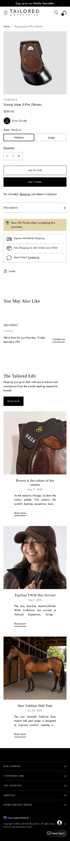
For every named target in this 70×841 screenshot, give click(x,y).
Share (12, 271)
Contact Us (33, 257)
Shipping (25, 194)
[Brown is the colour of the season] (35, 442)
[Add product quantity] (18, 156)
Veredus (10, 99)
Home (7, 26)
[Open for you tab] (59, 822)
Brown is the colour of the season (35, 483)
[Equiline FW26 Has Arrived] (35, 557)
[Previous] (8, 3)
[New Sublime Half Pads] (35, 668)
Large (51, 137)
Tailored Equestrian (30, 823)
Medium (19, 137)
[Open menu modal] (6, 13)
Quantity (9, 148)
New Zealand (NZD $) (18, 817)
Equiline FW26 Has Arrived (35, 595)
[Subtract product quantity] (7, 156)
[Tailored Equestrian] (24, 12)
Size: (12, 130)
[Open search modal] (56, 13)
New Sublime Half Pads (35, 706)
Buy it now (35, 182)
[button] (35, 120)
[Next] (62, 3)
